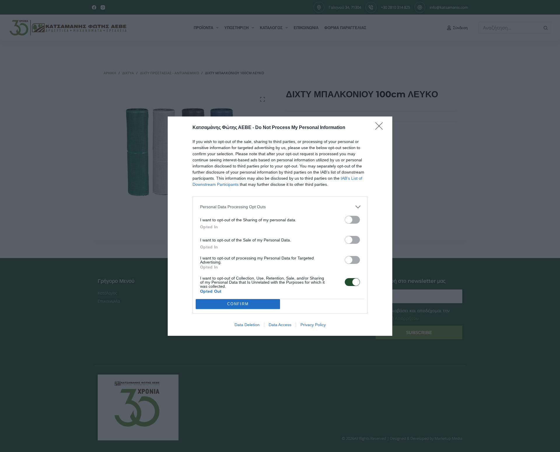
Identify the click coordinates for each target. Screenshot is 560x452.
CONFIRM (238, 304)
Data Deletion (247, 324)
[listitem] (280, 207)
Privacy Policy (313, 324)
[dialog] (280, 226)
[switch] (352, 220)
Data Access (280, 324)
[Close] (380, 127)
